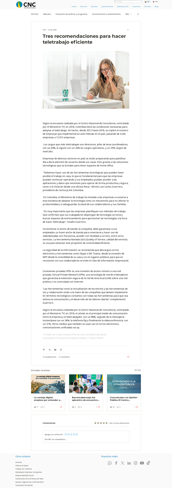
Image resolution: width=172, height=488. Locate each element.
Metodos (47, 14)
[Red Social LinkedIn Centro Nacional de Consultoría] (129, 463)
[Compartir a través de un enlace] (61, 349)
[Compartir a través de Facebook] (44, 349)
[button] (83, 6)
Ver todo (137, 370)
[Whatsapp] (109, 463)
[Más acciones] (127, 29)
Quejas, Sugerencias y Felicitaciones (29, 482)
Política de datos (21, 465)
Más (127, 14)
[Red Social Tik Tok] (148, 463)
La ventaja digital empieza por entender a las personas (47, 398)
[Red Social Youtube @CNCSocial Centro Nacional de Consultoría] (142, 463)
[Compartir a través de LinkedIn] (55, 349)
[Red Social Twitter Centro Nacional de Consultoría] (122, 463)
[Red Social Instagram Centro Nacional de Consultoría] (135, 463)
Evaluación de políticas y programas (71, 14)
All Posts (34, 14)
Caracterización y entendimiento (106, 14)
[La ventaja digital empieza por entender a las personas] (48, 383)
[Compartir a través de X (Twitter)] (49, 349)
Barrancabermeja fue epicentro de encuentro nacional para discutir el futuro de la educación (85, 398)
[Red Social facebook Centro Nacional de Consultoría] (116, 463)
